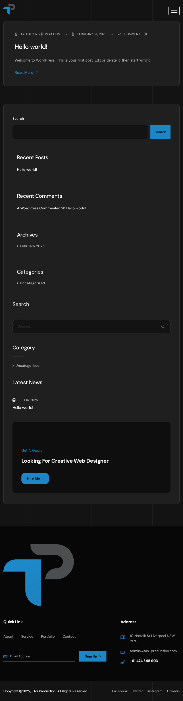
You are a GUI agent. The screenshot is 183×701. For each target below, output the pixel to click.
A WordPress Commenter (38, 208)
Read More (24, 72)
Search (18, 118)
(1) (135, 34)
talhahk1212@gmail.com (40, 34)
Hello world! (31, 47)
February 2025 (32, 246)
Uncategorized (32, 283)
